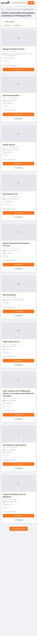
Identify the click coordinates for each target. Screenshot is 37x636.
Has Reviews (17, 25)
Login (31, 2)
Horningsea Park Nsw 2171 (20, 2)
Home (3, 9)
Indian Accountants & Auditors (14, 9)
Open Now (8, 25)
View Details (18, 69)
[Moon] (35, 2)
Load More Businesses (19, 528)
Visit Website (19, 118)
